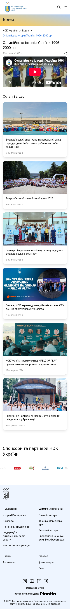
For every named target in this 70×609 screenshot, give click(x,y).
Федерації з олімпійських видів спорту (14, 536)
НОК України (10, 30)
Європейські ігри (48, 530)
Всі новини (9, 562)
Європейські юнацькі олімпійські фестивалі (51, 538)
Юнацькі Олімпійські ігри (50, 523)
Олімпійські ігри (48, 515)
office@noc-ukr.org (35, 588)
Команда (8, 521)
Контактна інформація (16, 545)
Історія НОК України (14, 515)
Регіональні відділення (16, 526)
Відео (25, 30)
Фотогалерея (46, 562)
